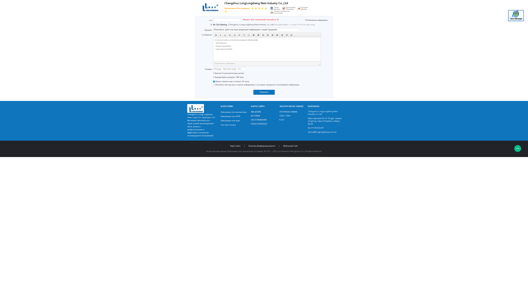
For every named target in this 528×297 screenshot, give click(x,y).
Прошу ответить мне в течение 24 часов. (232, 81)
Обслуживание (259, 120)
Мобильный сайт (290, 146)
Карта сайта (235, 146)
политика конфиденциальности (261, 146)
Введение (256, 112)
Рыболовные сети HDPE (230, 116)
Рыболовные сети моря (230, 121)
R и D (281, 120)
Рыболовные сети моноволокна (234, 112)
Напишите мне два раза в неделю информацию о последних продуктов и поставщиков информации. (257, 85)
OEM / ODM (284, 116)
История (255, 116)
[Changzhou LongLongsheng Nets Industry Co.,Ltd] (209, 11)
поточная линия (288, 112)
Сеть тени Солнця (228, 125)
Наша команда (259, 124)
